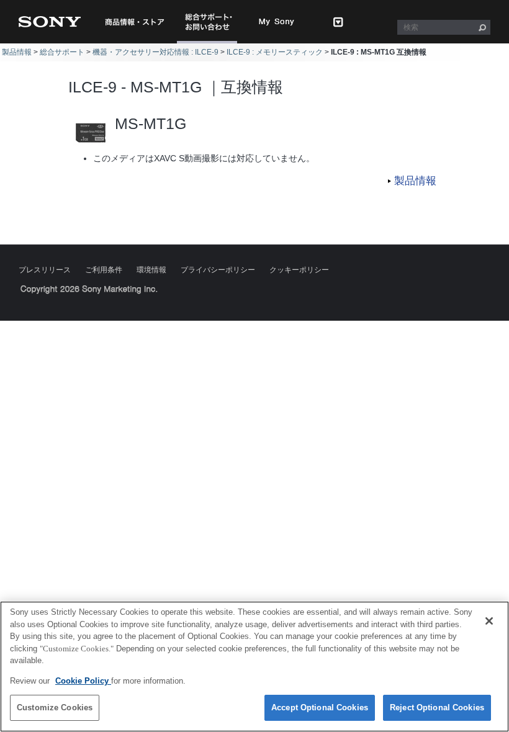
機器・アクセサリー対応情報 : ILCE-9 (155, 52)
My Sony (277, 21)
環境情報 (151, 270)
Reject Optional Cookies (437, 707)
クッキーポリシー (299, 270)
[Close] (489, 621)
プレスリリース (45, 270)
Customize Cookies (54, 707)
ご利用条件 (103, 270)
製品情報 (17, 52)
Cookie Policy (83, 680)
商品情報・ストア (134, 21)
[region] (254, 666)
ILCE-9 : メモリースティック (275, 52)
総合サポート (62, 52)
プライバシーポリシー (218, 270)
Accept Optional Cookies (319, 707)
